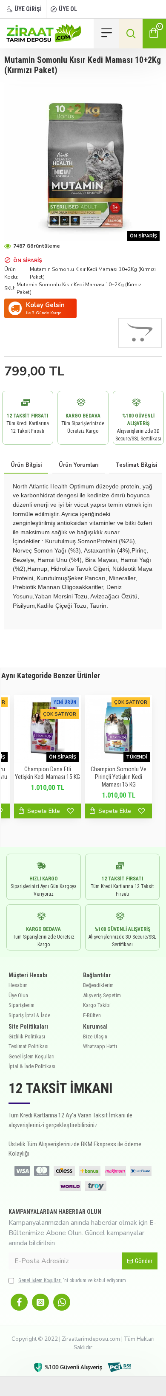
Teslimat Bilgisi (136, 465)
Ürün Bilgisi (26, 465)
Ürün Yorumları (78, 465)
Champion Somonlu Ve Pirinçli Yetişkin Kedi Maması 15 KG (118, 777)
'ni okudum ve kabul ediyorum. (72, 1280)
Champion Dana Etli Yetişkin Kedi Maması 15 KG (47, 773)
